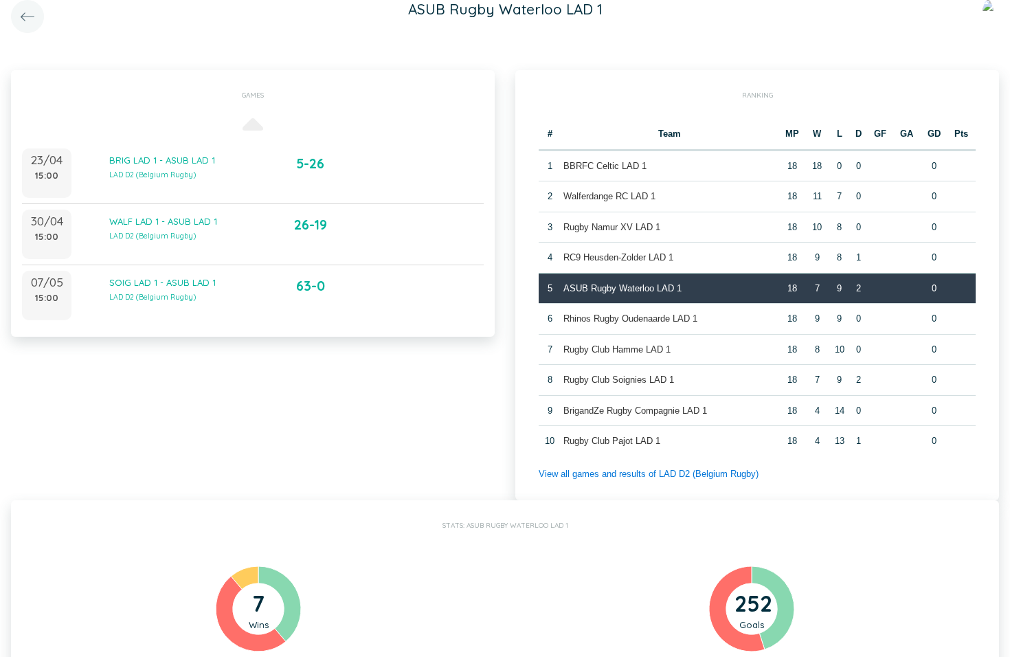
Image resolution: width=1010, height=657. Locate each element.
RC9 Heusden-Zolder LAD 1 (618, 257)
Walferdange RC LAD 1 (609, 196)
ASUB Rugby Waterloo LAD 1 (622, 288)
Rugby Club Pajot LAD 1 (611, 441)
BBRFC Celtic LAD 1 (605, 166)
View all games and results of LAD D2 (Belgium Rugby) (649, 474)
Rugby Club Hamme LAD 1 (617, 349)
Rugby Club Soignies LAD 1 (618, 380)
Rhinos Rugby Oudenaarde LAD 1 (630, 318)
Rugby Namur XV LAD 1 (611, 227)
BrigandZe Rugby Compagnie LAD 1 (635, 410)
